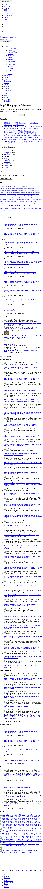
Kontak (6, 21)
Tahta (11, 208)
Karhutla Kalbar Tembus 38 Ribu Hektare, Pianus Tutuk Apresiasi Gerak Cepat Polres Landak (22, 557)
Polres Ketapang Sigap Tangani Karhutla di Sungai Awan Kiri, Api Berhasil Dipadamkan (22, 577)
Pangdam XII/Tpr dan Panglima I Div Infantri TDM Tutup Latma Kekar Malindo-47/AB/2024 (22, 795)
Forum (6, 17)
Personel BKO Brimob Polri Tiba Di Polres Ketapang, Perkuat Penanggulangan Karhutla (21, 535)
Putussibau (11, 65)
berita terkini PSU (6, 201)
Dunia (6, 79)
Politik (6, 85)
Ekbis (6, 92)
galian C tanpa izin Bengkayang (18, 201)
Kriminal (7, 97)
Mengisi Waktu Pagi (10, 344)
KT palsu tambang (23, 203)
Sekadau (10, 70)
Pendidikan (7, 90)
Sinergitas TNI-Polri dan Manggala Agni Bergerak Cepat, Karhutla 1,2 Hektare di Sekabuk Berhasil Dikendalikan (23, 615)
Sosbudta (7, 101)
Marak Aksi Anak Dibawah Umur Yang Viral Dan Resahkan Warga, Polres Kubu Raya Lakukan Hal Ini (22, 786)
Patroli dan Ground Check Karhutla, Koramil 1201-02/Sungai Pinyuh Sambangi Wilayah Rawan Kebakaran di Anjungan (22, 547)
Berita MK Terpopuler (21, 199)
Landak (10, 57)
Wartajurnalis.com (34, 208)
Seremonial (7, 81)
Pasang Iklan (8, 15)
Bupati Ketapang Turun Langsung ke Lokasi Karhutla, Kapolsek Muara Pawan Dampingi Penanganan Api (21, 282)
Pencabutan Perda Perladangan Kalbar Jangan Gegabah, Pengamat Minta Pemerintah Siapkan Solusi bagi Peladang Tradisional (23, 516)
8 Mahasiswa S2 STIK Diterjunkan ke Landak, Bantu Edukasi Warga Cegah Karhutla (21, 124)
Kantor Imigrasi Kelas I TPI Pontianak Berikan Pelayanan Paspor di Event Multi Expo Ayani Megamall (23, 679)
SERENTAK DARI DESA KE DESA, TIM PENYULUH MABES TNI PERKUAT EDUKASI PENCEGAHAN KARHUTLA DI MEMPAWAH (23, 128)
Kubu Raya (11, 55)
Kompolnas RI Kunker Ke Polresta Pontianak (18, 328)
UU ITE (28, 208)
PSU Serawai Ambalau (18, 205)
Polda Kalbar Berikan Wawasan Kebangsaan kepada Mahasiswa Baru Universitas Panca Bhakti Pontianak (21, 272)
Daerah (6, 46)
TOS (5, 10)
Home (6, 4)
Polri (5, 94)
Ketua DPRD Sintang (14, 203)
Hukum (6, 83)
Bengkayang (12, 48)
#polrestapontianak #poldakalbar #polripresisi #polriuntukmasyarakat (23, 194)
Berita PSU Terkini (31, 199)
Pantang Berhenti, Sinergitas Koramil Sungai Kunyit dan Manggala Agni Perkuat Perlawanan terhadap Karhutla (23, 568)
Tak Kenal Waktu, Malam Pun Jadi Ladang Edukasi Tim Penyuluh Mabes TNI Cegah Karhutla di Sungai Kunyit (22, 136)
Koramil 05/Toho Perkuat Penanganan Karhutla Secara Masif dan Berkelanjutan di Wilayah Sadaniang (21, 648)
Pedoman (7, 8)
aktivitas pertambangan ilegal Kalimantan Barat (11, 197)
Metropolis (7, 75)
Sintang (10, 74)
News (6, 167)
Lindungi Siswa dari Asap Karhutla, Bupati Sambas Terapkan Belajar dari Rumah (21, 300)
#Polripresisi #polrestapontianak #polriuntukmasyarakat (13, 195)
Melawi (10, 59)
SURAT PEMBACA (11, 14)
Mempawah (12, 61)
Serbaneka (7, 99)
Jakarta (10, 50)
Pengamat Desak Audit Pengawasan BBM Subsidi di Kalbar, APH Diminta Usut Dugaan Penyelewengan (23, 705)
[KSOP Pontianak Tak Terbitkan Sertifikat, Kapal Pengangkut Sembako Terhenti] (1, 847)
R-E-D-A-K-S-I (9, 6)
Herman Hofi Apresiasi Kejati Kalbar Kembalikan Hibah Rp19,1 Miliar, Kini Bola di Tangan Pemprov (22, 505)
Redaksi (7, 876)
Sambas (10, 66)
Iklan (5, 19)
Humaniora (7, 86)
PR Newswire (8, 12)
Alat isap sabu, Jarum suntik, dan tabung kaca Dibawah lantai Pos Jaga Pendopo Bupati (22, 336)
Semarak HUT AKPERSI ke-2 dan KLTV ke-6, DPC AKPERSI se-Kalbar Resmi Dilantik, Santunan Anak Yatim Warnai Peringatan (23, 627)
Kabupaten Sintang (4, 203)
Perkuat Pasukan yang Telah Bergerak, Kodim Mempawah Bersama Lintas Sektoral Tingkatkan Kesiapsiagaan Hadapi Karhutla (23, 484)
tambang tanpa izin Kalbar (19, 208)
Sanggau (11, 68)
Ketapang (11, 54)
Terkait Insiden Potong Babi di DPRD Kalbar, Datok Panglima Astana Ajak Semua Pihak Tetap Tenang (20, 133)
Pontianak (11, 63)
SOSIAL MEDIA (6, 208)
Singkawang (12, 72)
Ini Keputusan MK (34, 201)
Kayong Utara (12, 52)
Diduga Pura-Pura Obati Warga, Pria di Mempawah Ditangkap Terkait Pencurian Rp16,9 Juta (20, 605)
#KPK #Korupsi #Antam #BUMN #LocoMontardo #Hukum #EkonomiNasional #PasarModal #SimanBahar (21, 192)
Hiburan (6, 88)
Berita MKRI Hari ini (11, 199)
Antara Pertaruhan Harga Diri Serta (30, 197)
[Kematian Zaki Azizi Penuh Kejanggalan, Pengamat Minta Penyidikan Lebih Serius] (21, 845)
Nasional (7, 77)
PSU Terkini (34, 206)
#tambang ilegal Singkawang (33, 195)
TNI (5, 95)
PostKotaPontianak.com (23, 870)
